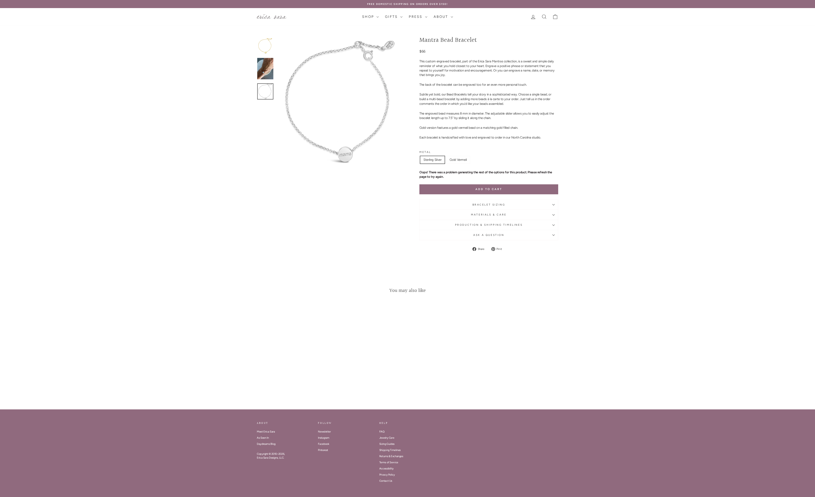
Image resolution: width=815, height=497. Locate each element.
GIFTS (392, 17)
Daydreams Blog (266, 443)
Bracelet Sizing (488, 204)
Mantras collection (504, 61)
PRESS (416, 17)
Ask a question (488, 235)
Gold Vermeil (458, 160)
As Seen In (263, 437)
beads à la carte (489, 99)
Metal (425, 152)
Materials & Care (489, 214)
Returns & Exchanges (391, 456)
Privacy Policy (387, 474)
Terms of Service (388, 462)
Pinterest (323, 450)
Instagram (323, 437)
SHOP (368, 17)
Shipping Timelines (390, 450)
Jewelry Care (386, 437)
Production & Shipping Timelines (489, 224)
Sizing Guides (387, 443)
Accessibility (386, 468)
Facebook (323, 443)
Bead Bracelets (457, 94)
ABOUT (442, 17)
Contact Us (385, 480)
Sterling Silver (432, 160)
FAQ (382, 431)
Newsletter (324, 431)
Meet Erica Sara (266, 431)
